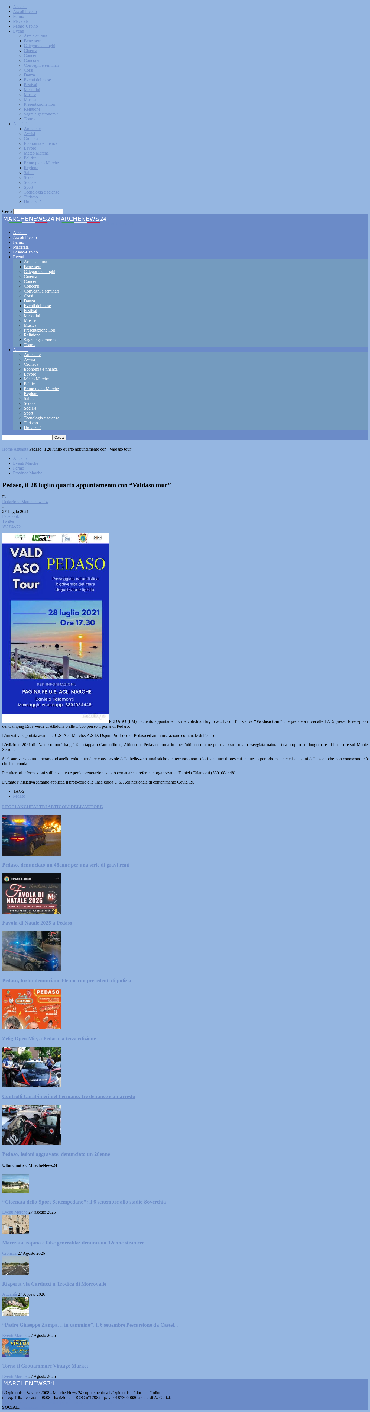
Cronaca (31, 138)
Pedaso (19, 796)
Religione (32, 109)
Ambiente (32, 128)
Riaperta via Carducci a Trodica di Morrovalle (54, 1284)
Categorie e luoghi (39, 45)
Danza (29, 75)
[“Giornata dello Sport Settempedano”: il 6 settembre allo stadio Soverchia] (15, 1191)
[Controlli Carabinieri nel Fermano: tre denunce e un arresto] (31, 1085)
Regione (31, 167)
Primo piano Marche (41, 163)
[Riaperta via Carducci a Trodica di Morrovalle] (15, 1273)
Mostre (30, 94)
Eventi (18, 31)
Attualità (20, 123)
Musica (30, 99)
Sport (28, 187)
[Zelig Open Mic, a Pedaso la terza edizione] (31, 1028)
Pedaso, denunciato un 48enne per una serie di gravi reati (65, 865)
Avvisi (29, 133)
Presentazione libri (39, 104)
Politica (30, 158)
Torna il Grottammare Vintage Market (45, 1366)
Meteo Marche (36, 153)
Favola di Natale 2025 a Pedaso (37, 923)
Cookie (122, 1402)
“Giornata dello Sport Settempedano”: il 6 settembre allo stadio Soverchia (84, 1202)
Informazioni (85, 1402)
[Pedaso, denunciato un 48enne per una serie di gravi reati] (31, 854)
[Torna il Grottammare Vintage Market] (15, 1355)
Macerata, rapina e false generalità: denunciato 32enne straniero (73, 1243)
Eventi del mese (37, 80)
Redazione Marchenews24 (25, 501)
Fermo (18, 16)
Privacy (105, 1402)
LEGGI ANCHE (17, 806)
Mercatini (32, 89)
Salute (29, 172)
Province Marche (27, 473)
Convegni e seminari (41, 65)
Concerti (31, 55)
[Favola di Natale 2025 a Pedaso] (31, 912)
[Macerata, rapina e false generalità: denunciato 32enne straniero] (15, 1232)
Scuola (29, 177)
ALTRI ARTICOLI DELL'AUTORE (68, 806)
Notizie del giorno (54, 1402)
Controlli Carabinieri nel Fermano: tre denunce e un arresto (68, 1096)
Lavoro (30, 148)
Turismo (31, 197)
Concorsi (31, 60)
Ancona (20, 6)
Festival (30, 84)
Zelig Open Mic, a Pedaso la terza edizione (49, 1038)
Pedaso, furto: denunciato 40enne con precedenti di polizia (66, 980)
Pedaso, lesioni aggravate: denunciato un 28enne (56, 1154)
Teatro (29, 119)
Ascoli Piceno (25, 11)
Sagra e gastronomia (41, 114)
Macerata (21, 21)
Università (32, 202)
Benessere (32, 40)
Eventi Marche (25, 463)
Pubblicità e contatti (19, 1402)
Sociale (30, 182)
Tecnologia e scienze (41, 192)
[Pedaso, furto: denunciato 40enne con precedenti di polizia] (31, 970)
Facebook (29, 1407)
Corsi (28, 70)
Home (7, 449)
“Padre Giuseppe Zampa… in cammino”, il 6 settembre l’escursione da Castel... (90, 1325)
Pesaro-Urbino (25, 26)
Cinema (30, 50)
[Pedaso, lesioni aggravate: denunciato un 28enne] (31, 1143)
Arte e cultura (35, 36)
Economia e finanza (41, 143)
